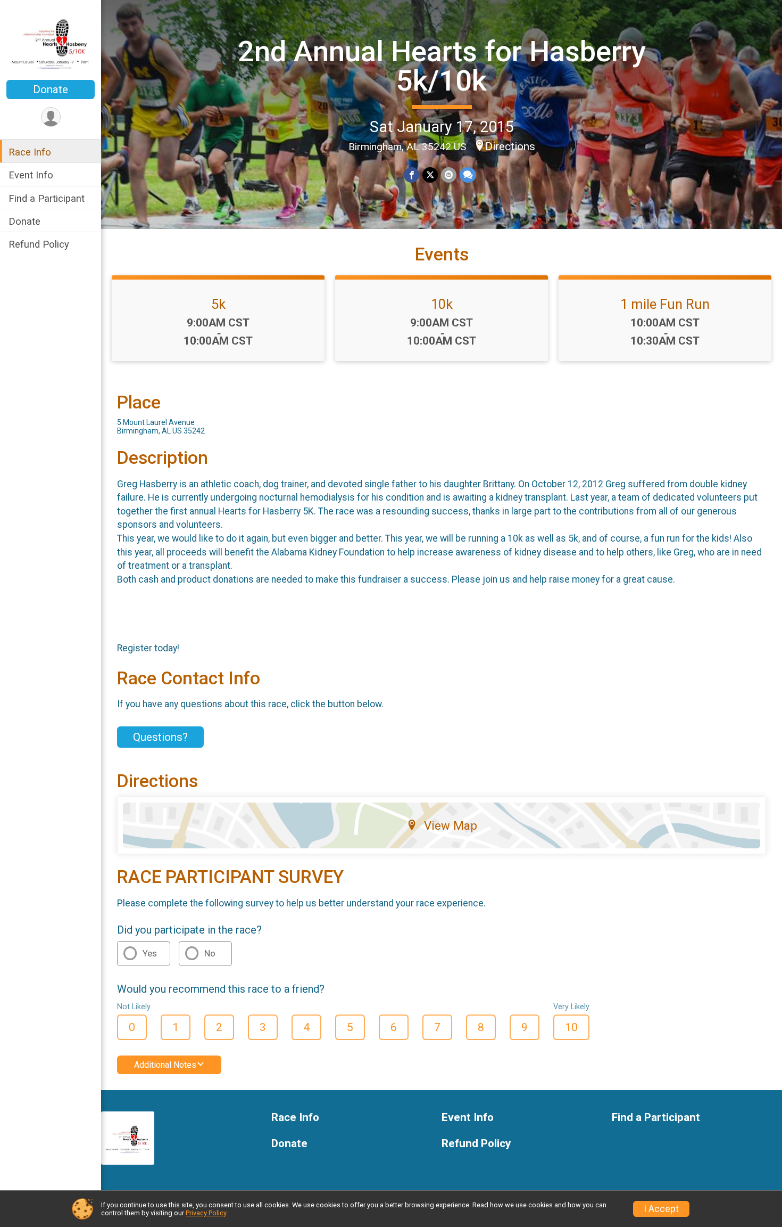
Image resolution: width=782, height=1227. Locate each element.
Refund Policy (39, 243)
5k (218, 304)
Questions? (160, 737)
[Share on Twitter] (430, 175)
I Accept (661, 1209)
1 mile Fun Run (665, 304)
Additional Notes (165, 1065)
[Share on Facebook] (411, 175)
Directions (510, 146)
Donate (50, 89)
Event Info (31, 175)
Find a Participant (47, 197)
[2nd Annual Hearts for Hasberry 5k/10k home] (50, 41)
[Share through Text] (468, 175)
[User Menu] (51, 117)
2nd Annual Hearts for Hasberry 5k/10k (442, 66)
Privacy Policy (206, 1213)
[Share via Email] (448, 175)
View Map (450, 825)
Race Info (30, 152)
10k (442, 304)
